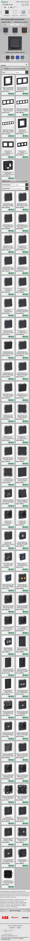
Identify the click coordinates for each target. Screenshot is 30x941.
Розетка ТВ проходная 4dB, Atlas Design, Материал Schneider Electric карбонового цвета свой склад (8, 840)
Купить (12, 93)
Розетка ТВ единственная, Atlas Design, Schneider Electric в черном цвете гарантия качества (8, 819)
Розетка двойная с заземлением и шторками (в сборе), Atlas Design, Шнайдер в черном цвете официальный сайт (8, 693)
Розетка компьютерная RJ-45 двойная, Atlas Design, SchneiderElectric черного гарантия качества (22, 692)
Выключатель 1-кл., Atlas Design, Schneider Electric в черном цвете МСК (22, 205)
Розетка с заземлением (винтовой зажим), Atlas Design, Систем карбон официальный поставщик (22, 735)
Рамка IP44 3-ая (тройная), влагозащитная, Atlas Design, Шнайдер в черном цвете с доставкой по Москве (22, 153)
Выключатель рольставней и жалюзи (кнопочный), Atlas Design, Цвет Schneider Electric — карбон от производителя (8, 481)
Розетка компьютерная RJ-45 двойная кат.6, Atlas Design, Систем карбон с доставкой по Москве (8, 713)
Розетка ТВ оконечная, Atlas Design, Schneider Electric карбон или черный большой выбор (22, 819)
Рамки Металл (23, 15)
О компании (12, 927)
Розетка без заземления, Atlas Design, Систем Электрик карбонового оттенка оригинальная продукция (8, 608)
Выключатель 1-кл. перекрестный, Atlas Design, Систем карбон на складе (8, 247)
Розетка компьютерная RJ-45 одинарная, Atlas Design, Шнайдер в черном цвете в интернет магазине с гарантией (22, 713)
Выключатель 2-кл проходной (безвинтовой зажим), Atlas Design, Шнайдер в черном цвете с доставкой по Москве (22, 375)
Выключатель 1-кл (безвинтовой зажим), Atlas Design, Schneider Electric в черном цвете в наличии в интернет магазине (8, 206)
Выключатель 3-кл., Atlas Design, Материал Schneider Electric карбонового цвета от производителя (8, 460)
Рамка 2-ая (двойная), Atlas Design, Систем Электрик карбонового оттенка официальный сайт (22, 90)
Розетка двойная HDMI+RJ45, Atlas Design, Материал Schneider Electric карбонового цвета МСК (8, 650)
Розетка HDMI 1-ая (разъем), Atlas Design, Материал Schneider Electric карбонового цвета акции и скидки (22, 544)
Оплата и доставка (25, 1)
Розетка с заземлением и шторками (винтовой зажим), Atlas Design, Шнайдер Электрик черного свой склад (8, 777)
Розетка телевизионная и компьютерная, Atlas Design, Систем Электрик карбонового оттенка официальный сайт (22, 841)
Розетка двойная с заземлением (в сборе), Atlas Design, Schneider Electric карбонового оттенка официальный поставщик (22, 672)
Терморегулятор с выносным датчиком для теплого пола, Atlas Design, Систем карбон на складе (8, 883)
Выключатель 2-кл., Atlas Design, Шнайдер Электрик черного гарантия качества (8, 395)
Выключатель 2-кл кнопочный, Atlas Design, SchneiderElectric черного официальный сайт (22, 353)
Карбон (24, 33)
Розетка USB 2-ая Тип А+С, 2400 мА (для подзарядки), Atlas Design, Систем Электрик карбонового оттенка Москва (8, 566)
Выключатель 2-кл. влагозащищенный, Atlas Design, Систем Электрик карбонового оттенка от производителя (22, 396)
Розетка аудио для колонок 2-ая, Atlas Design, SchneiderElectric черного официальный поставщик (22, 586)
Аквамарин (17, 60)
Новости (19, 927)
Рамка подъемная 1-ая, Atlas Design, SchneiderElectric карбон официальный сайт (8, 174)
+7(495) (7, 4)
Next (29, 11)
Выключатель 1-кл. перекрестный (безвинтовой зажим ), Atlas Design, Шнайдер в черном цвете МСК (22, 248)
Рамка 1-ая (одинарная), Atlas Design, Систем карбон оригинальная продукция (8, 89)
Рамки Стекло (15, 15)
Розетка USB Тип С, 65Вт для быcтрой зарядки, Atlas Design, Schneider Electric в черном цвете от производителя (8, 586)
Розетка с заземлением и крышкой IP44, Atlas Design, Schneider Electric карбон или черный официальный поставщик (8, 756)
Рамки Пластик (7, 15)
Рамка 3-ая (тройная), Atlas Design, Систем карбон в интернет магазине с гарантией (8, 110)
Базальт (15, 33)
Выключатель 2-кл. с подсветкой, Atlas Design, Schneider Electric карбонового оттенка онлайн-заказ (8, 438)
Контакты (18, 1)
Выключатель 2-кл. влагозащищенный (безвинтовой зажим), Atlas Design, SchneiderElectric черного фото (8, 418)
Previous (1, 11)
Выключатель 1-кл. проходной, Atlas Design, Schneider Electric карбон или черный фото (8, 269)
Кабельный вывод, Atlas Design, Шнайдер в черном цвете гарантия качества (22, 501)
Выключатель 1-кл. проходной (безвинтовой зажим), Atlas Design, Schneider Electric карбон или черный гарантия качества (22, 270)
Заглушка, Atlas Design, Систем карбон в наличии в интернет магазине (22, 480)
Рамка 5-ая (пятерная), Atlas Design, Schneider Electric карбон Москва (8, 131)
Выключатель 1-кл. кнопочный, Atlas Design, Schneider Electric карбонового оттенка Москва (8, 227)
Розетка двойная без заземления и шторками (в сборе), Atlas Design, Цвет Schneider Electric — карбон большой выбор (8, 672)
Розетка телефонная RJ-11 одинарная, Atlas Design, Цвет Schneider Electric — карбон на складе (8, 862)
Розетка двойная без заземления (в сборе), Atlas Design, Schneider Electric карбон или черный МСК (22, 650)
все (5, 24)
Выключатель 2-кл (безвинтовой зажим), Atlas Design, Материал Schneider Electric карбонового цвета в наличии (8, 354)
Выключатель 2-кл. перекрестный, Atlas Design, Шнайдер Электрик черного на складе (22, 417)
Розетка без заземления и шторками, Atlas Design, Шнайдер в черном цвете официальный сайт (8, 629)
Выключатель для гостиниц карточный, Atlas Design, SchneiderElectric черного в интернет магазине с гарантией (22, 460)
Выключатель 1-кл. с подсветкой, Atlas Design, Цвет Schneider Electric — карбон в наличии (8, 333)
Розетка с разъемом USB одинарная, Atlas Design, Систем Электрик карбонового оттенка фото (8, 798)
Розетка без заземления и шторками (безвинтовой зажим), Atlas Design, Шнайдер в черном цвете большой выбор (22, 629)
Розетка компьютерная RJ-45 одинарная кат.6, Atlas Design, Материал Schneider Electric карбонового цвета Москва (8, 735)
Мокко (12, 60)
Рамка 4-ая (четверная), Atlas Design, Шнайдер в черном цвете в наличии (22, 109)
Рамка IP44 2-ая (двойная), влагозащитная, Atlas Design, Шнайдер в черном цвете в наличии (8, 153)
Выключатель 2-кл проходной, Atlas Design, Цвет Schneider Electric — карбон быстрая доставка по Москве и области (8, 375)
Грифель (5, 33)
